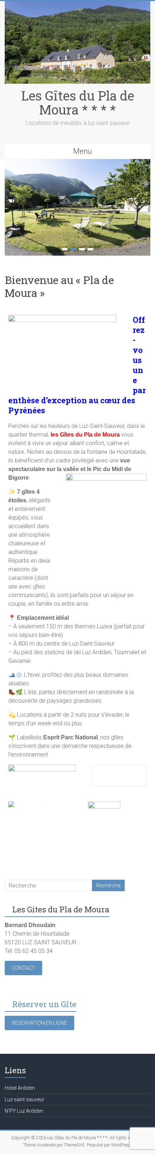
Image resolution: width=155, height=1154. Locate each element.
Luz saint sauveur (24, 1099)
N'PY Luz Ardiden (24, 1111)
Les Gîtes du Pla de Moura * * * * (77, 102)
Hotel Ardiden (20, 1088)
